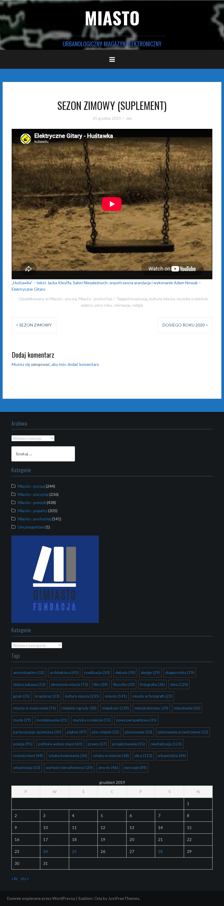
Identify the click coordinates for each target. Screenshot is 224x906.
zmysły (108, 767)
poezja (22, 744)
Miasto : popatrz (32, 510)
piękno (87, 305)
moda (22, 720)
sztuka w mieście (111, 755)
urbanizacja (26, 767)
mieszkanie (187, 708)
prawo (97, 744)
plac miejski (105, 732)
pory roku (103, 305)
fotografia (152, 684)
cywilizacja (97, 672)
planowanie (138, 732)
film (101, 684)
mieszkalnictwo (151, 708)
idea (179, 684)
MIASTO (112, 17)
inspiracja (139, 298)
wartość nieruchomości (69, 767)
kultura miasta (162, 298)
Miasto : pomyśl (32, 502)
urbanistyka (172, 755)
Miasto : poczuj (63, 298)
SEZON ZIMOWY (35, 324)
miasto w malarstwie (34, 708)
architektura (64, 672)
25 (74, 851)
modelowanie (51, 720)
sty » (24, 878)
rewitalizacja (166, 744)
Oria (98, 898)
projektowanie (128, 744)
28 (160, 851)
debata (125, 672)
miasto (116, 696)
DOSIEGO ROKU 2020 (183, 324)
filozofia (123, 684)
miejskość (115, 708)
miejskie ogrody (79, 708)
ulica (143, 755)
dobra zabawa (29, 684)
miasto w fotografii (152, 696)
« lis (14, 878)
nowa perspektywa (136, 720)
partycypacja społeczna (37, 732)
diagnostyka (179, 672)
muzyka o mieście (192, 298)
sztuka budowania (67, 755)
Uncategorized (31, 526)
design (150, 672)
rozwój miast (28, 755)
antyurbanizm (28, 672)
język (21, 696)
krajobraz (47, 696)
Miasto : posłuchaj (95, 298)
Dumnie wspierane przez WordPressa (41, 898)
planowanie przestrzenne (183, 732)
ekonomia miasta (69, 684)
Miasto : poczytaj (33, 494)
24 (45, 851)
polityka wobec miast (60, 744)
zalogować (40, 364)
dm (129, 118)
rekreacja (122, 305)
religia (137, 305)
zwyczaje (135, 767)
